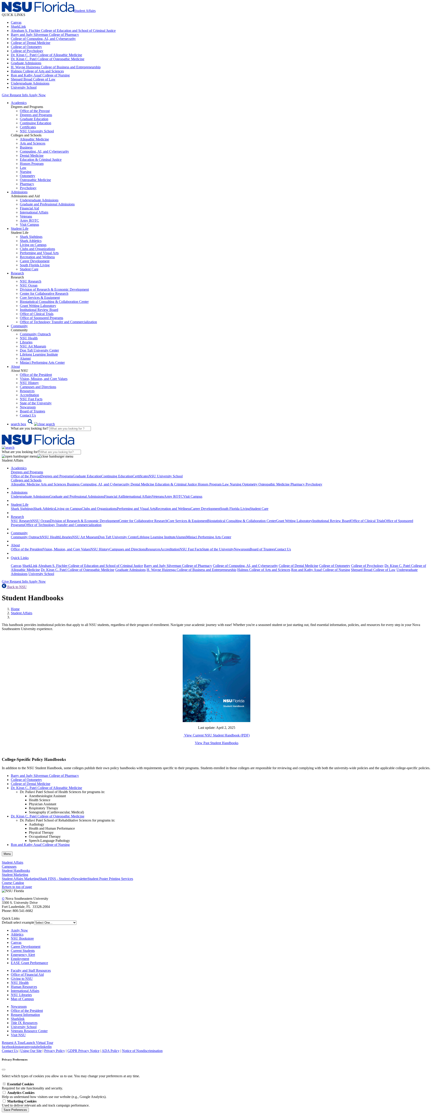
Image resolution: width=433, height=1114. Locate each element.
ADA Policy (111, 1051)
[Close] (3, 1069)
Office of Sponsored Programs (41, 318)
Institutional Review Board (39, 310)
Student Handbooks (16, 870)
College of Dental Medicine (30, 43)
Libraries (26, 342)
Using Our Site (31, 1051)
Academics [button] (19, 103)
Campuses (9, 866)
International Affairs (34, 212)
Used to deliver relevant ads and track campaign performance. (46, 1103)
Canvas (16, 22)
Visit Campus (29, 224)
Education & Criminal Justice (41, 159)
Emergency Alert (23, 955)
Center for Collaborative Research (44, 293)
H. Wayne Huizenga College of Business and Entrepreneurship (56, 67)
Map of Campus (22, 999)
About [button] (15, 366)
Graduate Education (34, 119)
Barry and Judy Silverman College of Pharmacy (45, 35)
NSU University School (37, 131)
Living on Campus (33, 245)
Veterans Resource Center (29, 1031)
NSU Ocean (28, 285)
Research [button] (17, 273)
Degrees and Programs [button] (27, 472)
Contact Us (28, 415)
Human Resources (24, 987)
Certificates (28, 127)
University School (24, 87)
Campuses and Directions (38, 387)
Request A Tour (13, 1043)
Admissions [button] (19, 192)
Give (5, 95)
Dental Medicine (32, 155)
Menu (7, 854)
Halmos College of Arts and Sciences (37, 71)
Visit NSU (18, 1035)
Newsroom (28, 407)
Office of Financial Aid (27, 974)
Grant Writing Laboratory (38, 306)
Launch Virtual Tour (38, 1043)
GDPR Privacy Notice (83, 1051)
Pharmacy (27, 184)
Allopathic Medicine (34, 139)
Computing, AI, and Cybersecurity (44, 151)
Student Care (29, 269)
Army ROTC (29, 220)
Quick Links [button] (20, 558)
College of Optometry (26, 47)
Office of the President (36, 375)
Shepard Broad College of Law (33, 79)
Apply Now (37, 95)
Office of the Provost (35, 111)
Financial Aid (29, 208)
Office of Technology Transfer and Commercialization (58, 322)
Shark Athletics (30, 241)
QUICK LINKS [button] (13, 15)
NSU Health (29, 338)
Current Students (23, 951)
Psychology (28, 188)
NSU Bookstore (22, 938)
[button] (33, 424)
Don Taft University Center (39, 350)
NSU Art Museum (33, 346)
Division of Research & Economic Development (54, 289)
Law (23, 168)
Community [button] (19, 326)
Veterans (26, 216)
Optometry (27, 176)
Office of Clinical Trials (36, 314)
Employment (20, 959)
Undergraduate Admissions (30, 83)
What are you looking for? (30, 428)
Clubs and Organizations (37, 249)
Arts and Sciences (32, 143)
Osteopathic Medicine (35, 180)
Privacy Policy (54, 1051)
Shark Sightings (31, 237)
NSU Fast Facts (31, 399)
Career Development (34, 261)
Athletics (17, 934)
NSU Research (30, 281)
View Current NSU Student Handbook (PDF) (216, 735)
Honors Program (32, 164)
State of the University (36, 403)
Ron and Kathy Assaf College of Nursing (40, 75)
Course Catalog (13, 883)
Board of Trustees (32, 411)
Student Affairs (21, 613)
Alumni (25, 358)
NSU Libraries (21, 995)
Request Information (25, 1015)
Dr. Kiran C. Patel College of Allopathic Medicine (46, 55)
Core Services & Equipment (40, 297)
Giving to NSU (22, 979)
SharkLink (18, 26)
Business (26, 147)
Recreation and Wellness (37, 257)
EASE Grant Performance (29, 963)
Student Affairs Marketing (20, 879)
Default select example (18, 922)
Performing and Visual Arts (39, 253)
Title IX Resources (24, 1023)
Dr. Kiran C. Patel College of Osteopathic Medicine (47, 59)
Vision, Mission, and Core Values (43, 379)
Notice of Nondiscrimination (142, 1051)
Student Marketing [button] (15, 875)
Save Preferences (15, 1110)
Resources (27, 391)
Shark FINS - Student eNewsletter (63, 879)
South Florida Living (35, 265)
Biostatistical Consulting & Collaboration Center (54, 302)
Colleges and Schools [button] (26, 480)
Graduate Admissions (26, 63)
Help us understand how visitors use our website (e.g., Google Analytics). (54, 1095)
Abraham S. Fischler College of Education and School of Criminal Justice (63, 30)
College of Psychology (27, 51)
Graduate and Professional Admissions (47, 204)
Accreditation (29, 395)
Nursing (25, 172)
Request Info (19, 95)
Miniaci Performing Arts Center (42, 362)
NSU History (29, 383)
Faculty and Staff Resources (31, 970)
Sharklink (18, 1019)
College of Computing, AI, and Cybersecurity (43, 39)
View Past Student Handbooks (216, 743)
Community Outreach (35, 334)
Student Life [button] (19, 228)
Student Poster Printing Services (110, 879)
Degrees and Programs (36, 115)
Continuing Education (35, 123)
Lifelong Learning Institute (39, 354)
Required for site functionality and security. (32, 1086)
